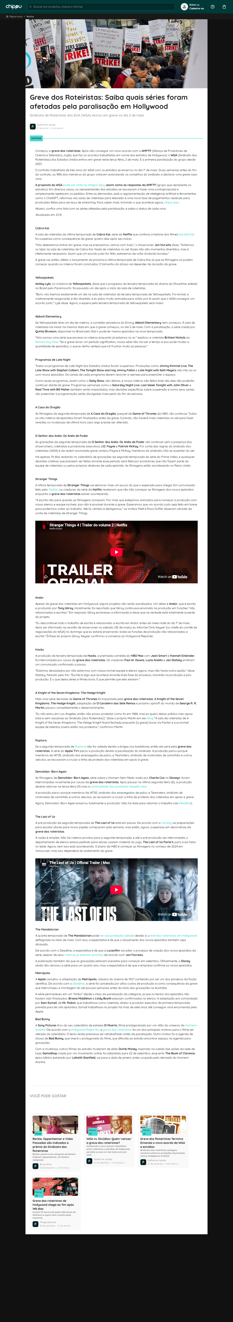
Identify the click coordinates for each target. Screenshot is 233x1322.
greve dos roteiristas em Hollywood (172, 935)
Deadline (185, 803)
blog (150, 718)
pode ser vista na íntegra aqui (83, 185)
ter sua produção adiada (117, 935)
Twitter (53, 489)
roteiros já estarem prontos (83, 955)
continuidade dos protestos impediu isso (119, 786)
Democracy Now (46, 342)
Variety (166, 823)
